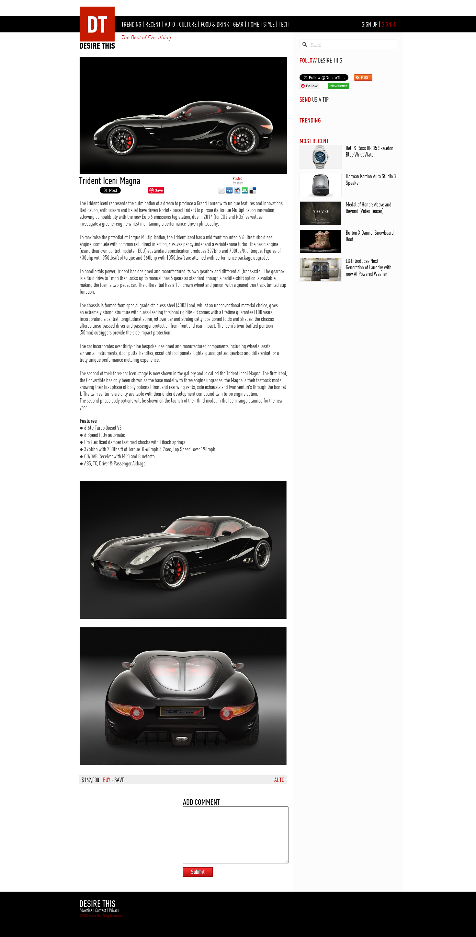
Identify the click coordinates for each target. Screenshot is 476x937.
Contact (100, 910)
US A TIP (320, 99)
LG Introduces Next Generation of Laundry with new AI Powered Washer (368, 267)
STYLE (269, 24)
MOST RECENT (314, 141)
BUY (106, 780)
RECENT (153, 24)
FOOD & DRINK (215, 24)
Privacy (114, 910)
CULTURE (188, 24)
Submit (198, 871)
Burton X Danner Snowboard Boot (370, 235)
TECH (284, 24)
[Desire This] (97, 47)
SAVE (119, 780)
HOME (253, 24)
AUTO (170, 24)
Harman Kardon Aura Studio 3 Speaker (371, 179)
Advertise (86, 910)
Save (159, 190)
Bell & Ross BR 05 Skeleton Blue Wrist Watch (369, 151)
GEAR (238, 24)
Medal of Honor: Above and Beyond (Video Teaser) (368, 207)
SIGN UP (370, 24)
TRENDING (131, 24)
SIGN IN (389, 24)
